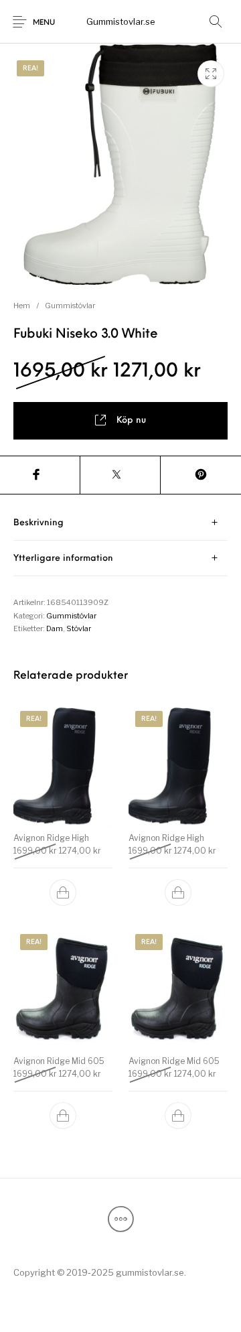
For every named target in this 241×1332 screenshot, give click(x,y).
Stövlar (78, 628)
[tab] (120, 523)
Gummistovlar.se (120, 21)
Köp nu (131, 420)
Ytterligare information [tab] (63, 558)
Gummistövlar (70, 305)
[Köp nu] (63, 892)
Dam (54, 628)
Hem (21, 305)
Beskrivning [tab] (38, 523)
